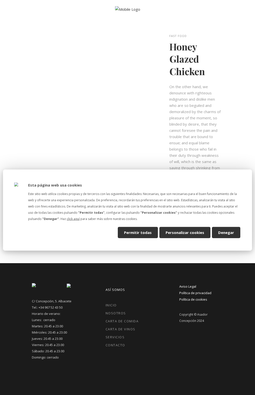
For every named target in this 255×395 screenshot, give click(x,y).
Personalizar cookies (185, 232)
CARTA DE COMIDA (122, 321)
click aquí (73, 219)
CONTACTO (115, 345)
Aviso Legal (187, 286)
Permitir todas (138, 232)
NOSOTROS (116, 313)
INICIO (111, 305)
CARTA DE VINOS (120, 329)
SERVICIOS (115, 337)
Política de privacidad (195, 293)
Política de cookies (193, 299)
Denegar (226, 232)
